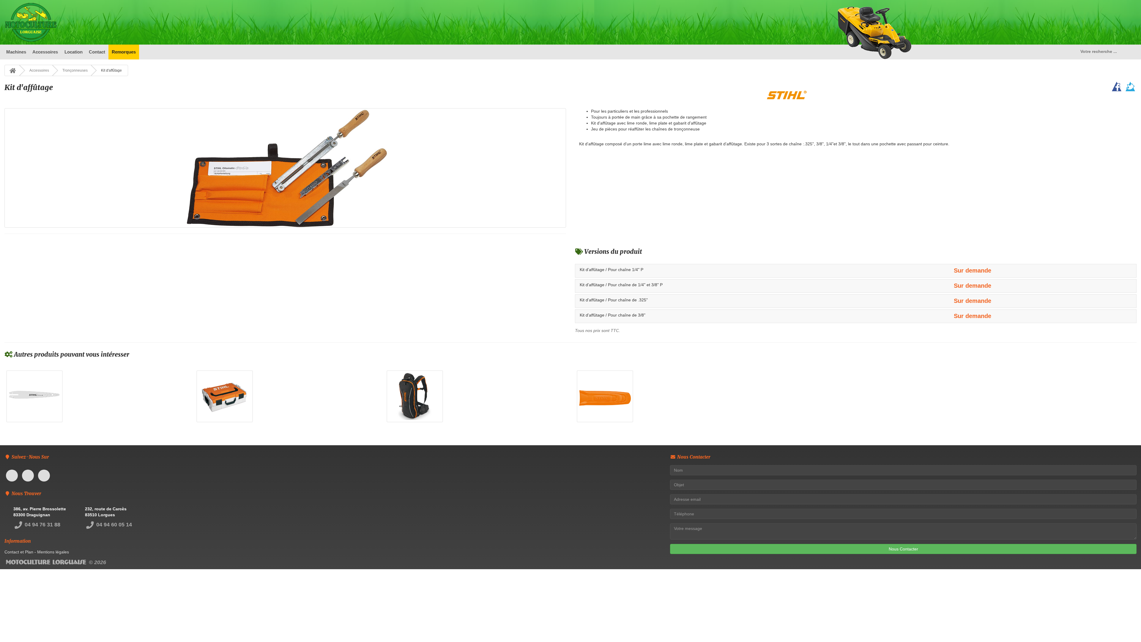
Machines (16, 51)
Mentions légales (53, 552)
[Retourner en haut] (1124, 625)
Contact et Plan (18, 552)
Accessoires (45, 51)
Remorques (124, 51)
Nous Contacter (903, 549)
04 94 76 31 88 (41, 525)
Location (73, 51)
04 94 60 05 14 (113, 525)
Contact (97, 51)
